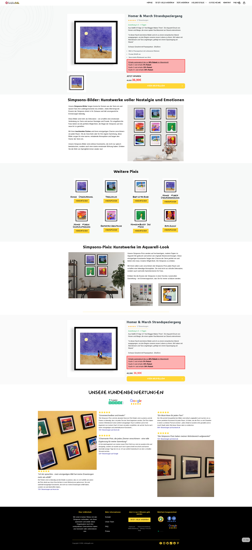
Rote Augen (170, 226)
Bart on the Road (141, 197)
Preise (107, 531)
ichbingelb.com (88, 543)
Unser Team (109, 522)
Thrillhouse (111, 197)
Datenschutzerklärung (144, 526)
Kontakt (108, 517)
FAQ (106, 526)
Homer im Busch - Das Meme (141, 225)
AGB (139, 530)
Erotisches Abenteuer (111, 226)
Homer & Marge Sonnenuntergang (81, 225)
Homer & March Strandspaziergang (155, 16)
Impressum (132, 526)
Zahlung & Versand (145, 528)
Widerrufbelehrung (133, 528)
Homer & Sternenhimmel (81, 197)
